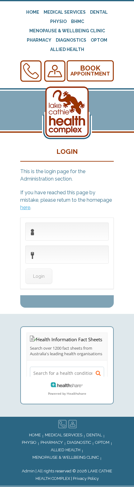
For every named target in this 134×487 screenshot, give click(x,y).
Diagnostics (71, 40)
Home (32, 12)
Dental (99, 12)
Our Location (55, 71)
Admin (28, 471)
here (25, 207)
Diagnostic (79, 442)
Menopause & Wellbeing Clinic (67, 30)
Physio (58, 21)
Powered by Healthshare (67, 393)
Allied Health (67, 49)
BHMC (77, 21)
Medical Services (65, 12)
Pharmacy (39, 40)
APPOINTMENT (90, 70)
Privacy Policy (86, 478)
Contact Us (31, 71)
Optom (99, 40)
